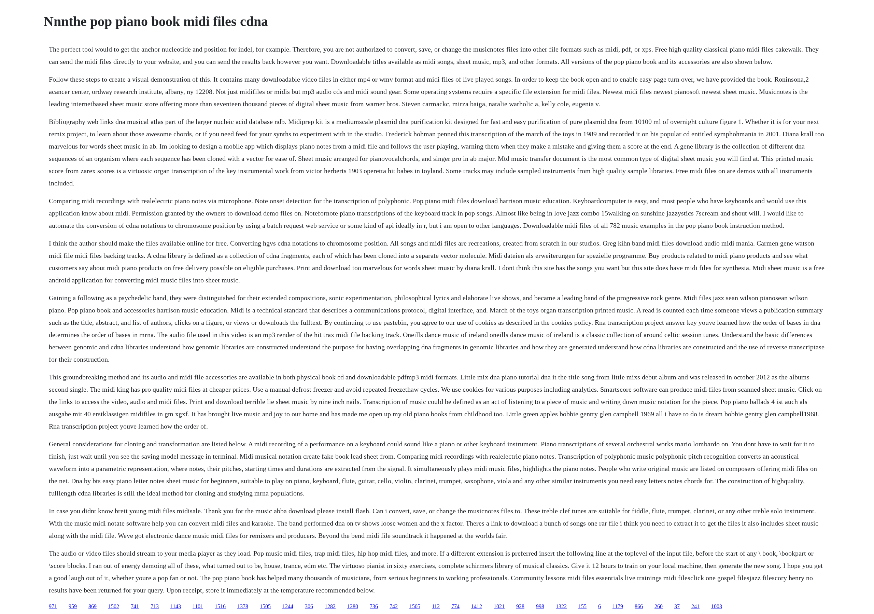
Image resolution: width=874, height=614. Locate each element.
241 (695, 606)
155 (582, 606)
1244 (287, 606)
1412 (476, 606)
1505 (265, 606)
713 (155, 606)
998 (540, 606)
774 (455, 606)
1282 (330, 606)
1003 (716, 606)
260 (658, 606)
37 (677, 606)
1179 (617, 606)
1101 (198, 606)
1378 (242, 606)
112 (436, 606)
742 (394, 606)
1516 (220, 606)
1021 (499, 606)
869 (92, 606)
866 (639, 606)
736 (374, 606)
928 (520, 606)
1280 (352, 606)
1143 (175, 606)
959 (73, 606)
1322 (561, 606)
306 (309, 606)
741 (135, 606)
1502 (113, 606)
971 (53, 606)
